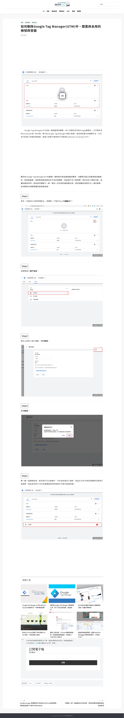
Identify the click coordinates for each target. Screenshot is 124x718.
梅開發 (79, 11)
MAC (68, 11)
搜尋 (101, 4)
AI (43, 11)
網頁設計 (61, 11)
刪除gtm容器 (48, 683)
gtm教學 (38, 683)
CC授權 (36, 643)
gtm (30, 683)
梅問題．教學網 (62, 4)
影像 (48, 11)
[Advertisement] (62, 51)
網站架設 (54, 11)
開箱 (73, 11)
